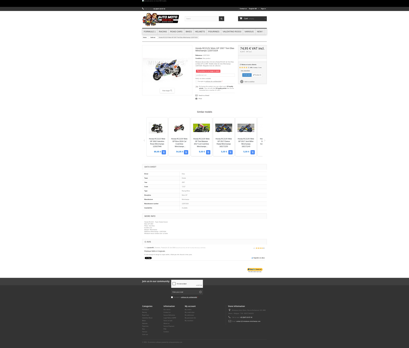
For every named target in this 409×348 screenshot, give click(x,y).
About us (166, 323)
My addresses (189, 315)
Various (144, 332)
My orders (188, 309)
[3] (244, 68)
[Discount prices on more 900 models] (204, 3)
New (143, 329)
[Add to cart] (164, 152)
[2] (242, 68)
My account (190, 306)
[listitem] (157, 136)
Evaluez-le (257, 75)
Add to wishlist (249, 82)
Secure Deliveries (169, 315)
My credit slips (189, 312)
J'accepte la (210, 81)
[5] (248, 68)
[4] (246, 68)
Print (200, 98)
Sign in (263, 8)
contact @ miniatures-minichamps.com (248, 321)
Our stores (166, 309)
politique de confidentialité (213, 81)
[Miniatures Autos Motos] (162, 19)
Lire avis (247, 75)
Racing (144, 312)
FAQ (164, 329)
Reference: (198, 55)
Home (145, 37)
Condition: (198, 58)
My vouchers (189, 320)
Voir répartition (245, 70)
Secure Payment (168, 326)
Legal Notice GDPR (169, 318)
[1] (240, 68)
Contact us (243, 8)
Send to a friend (204, 95)
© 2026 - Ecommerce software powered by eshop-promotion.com (162, 342)
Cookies (166, 332)
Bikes (144, 320)
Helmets (145, 323)
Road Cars (145, 315)
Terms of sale (167, 320)
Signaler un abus (259, 258)
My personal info (190, 318)
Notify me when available (203, 78)
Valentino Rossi (147, 318)
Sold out (152, 37)
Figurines (145, 326)
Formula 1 (145, 309)
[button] (144, 140)
